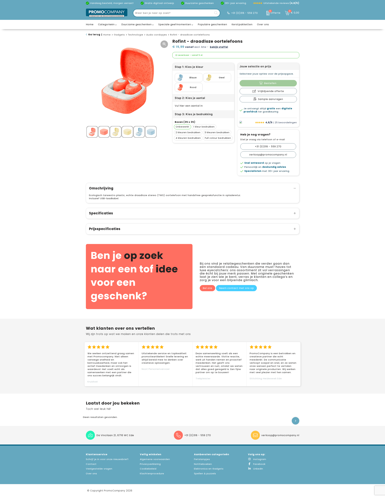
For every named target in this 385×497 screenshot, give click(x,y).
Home (107, 34)
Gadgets (119, 34)
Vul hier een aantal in (189, 105)
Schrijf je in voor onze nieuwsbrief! (107, 459)
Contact (91, 464)
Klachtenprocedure (152, 473)
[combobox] (173, 13)
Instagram (259, 459)
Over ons (91, 473)
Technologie (135, 34)
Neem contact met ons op (236, 288)
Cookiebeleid (148, 468)
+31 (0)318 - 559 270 (244, 13)
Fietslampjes (202, 459)
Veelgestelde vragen (99, 468)
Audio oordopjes (156, 34)
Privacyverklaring (150, 464)
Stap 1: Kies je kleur (189, 66)
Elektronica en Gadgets (208, 468)
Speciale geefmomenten (174, 24)
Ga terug (94, 34)
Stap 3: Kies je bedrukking (194, 114)
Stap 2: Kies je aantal (190, 98)
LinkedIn (258, 468)
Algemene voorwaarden (155, 459)
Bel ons (207, 288)
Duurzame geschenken (136, 24)
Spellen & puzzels (205, 473)
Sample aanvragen (270, 99)
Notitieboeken (203, 464)
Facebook (259, 464)
